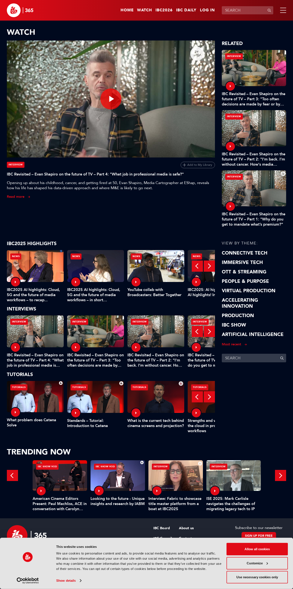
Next (209, 266)
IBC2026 (164, 10)
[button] (282, 10)
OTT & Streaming (244, 272)
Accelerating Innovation (240, 303)
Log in (207, 10)
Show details (66, 580)
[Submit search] (269, 10)
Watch (144, 10)
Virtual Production (248, 291)
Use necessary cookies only (257, 577)
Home (127, 10)
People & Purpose (245, 281)
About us (186, 528)
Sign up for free (259, 536)
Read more (15, 196)
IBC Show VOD (47, 466)
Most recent (231, 344)
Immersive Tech (242, 262)
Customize (255, 563)
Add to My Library (199, 165)
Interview (16, 164)
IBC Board (161, 528)
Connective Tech (244, 253)
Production (238, 315)
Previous (197, 266)
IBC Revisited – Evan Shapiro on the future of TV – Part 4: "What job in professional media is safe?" (95, 174)
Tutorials (19, 387)
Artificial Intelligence (253, 334)
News (16, 256)
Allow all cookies (257, 549)
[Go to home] (20, 10)
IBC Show (234, 325)
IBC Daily (186, 10)
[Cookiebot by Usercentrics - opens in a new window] (28, 580)
